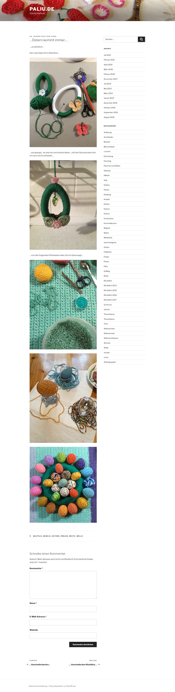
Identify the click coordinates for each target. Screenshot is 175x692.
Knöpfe (107, 199)
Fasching (107, 161)
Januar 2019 (109, 98)
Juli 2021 (107, 55)
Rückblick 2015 (110, 290)
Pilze (106, 266)
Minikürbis (108, 237)
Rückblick (108, 281)
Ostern (56, 536)
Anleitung (108, 132)
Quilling (107, 271)
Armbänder (108, 137)
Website (34, 630)
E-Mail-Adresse (38, 616)
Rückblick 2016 (110, 295)
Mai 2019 (108, 88)
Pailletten (108, 252)
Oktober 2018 (109, 108)
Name (33, 603)
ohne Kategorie (110, 242)
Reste (72, 536)
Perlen (64, 536)
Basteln (37, 536)
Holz (105, 180)
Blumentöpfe (109, 147)
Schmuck (108, 305)
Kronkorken (109, 218)
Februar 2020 (109, 74)
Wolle (79, 536)
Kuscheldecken (110, 223)
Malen (106, 233)
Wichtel (107, 343)
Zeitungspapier (110, 362)
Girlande (107, 171)
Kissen (106, 190)
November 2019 (110, 79)
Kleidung (107, 194)
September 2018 (111, 112)
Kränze (107, 209)
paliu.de (42, 9)
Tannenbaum (109, 314)
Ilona (54, 36)
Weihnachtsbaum (111, 338)
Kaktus (107, 185)
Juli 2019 (107, 84)
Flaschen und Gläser (112, 166)
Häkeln (47, 536)
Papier (106, 257)
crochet (107, 151)
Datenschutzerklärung (38, 686)
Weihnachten (109, 328)
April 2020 (108, 65)
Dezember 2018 (110, 103)
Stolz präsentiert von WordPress (62, 686)
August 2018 (109, 117)
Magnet (107, 228)
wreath (107, 352)
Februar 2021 (109, 60)
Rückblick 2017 (110, 300)
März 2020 (108, 69)
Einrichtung (108, 156)
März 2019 (108, 93)
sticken (107, 309)
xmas (106, 357)
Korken (107, 204)
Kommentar (36, 568)
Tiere (106, 324)
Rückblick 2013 (110, 285)
